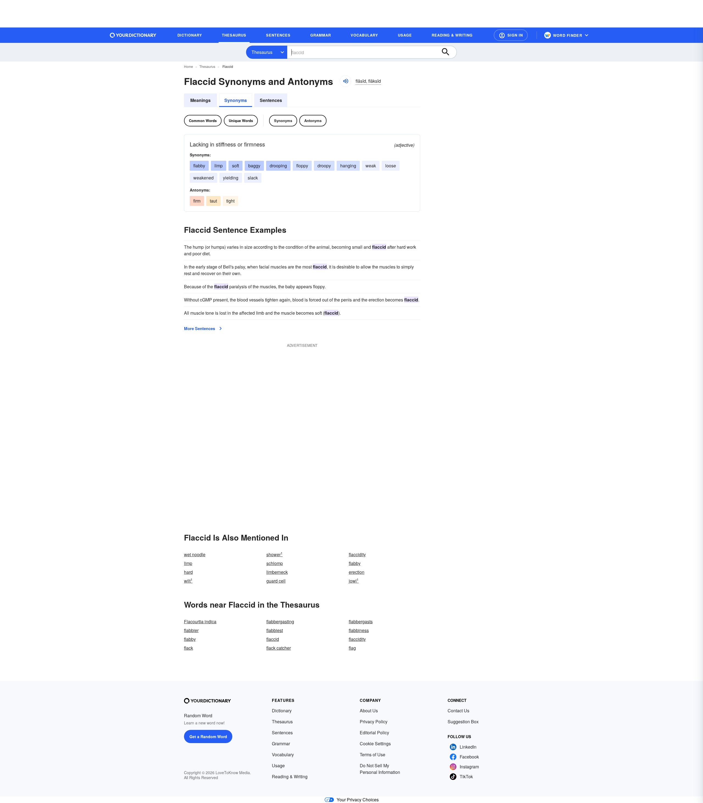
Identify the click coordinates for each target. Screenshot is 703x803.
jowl (354, 581)
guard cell (276, 581)
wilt (188, 581)
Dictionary (282, 710)
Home (188, 66)
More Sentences (199, 328)
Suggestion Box (463, 721)
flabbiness (359, 630)
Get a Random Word (208, 736)
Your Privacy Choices (358, 799)
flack (188, 648)
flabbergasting (280, 621)
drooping (278, 165)
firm (196, 201)
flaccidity (357, 554)
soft (235, 165)
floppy (302, 165)
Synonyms (235, 100)
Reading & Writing (290, 776)
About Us (369, 710)
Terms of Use (372, 754)
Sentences (271, 100)
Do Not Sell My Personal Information (380, 768)
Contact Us (458, 710)
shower (274, 554)
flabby (199, 165)
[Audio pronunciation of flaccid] (345, 81)
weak (371, 165)
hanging (348, 165)
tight (230, 201)
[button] (511, 35)
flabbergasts (361, 621)
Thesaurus (262, 52)
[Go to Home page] (133, 35)
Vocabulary (283, 754)
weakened (203, 178)
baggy (254, 165)
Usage (278, 765)
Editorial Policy (374, 732)
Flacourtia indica (200, 621)
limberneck (277, 572)
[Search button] (448, 52)
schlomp (274, 563)
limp (218, 165)
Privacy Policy (373, 721)
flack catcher (278, 648)
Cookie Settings (375, 743)
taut (213, 201)
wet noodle (194, 554)
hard (188, 572)
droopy (324, 165)
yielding (230, 178)
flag (352, 648)
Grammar (281, 743)
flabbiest (274, 630)
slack (253, 178)
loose (390, 165)
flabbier (191, 630)
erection (356, 572)
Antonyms (313, 120)
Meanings (200, 100)
